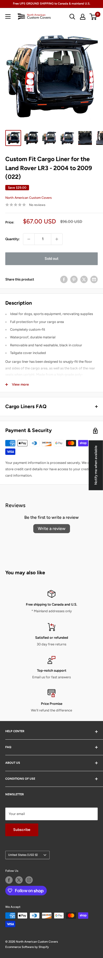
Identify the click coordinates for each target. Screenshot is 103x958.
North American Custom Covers (28, 198)
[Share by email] (94, 279)
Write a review (51, 528)
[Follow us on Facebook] (9, 880)
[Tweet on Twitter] (84, 279)
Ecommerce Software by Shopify (27, 947)
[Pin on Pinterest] (74, 279)
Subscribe (21, 829)
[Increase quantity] (56, 239)
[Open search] (72, 17)
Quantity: (12, 239)
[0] (93, 17)
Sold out (52, 258)
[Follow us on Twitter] (19, 880)
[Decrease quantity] (28, 239)
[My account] (82, 17)
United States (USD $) (23, 855)
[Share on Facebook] (64, 279)
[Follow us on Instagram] (29, 880)
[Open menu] (8, 16)
